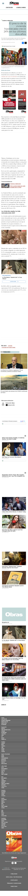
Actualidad (3, 791)
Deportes (3, 770)
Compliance (14, 880)
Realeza (2, 800)
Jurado (2, 827)
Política (3, 742)
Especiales (3, 795)
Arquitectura (4, 723)
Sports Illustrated (5, 754)
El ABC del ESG (3, 786)
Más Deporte (3, 760)
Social (2, 779)
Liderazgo (3, 792)
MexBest (3, 818)
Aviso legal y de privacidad (14, 877)
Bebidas (2, 820)
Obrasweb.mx (15, 863)
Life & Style (4, 766)
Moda (2, 803)
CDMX (2, 747)
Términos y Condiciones (14, 883)
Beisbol (2, 756)
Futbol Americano (4, 758)
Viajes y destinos (4, 822)
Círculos (3, 802)
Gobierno (3, 743)
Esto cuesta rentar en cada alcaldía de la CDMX (17, 186)
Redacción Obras (10, 403)
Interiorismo (3, 724)
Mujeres (2, 738)
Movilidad (3, 782)
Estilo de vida (3, 815)
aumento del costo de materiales (9, 76)
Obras (2, 717)
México (2, 744)
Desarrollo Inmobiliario (7, 20)
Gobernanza (3, 780)
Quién (2, 798)
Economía (3, 731)
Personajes (3, 823)
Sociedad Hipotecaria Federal (8, 347)
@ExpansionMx (11, 405)
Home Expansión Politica (5, 729)
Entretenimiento (4, 768)
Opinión (2, 750)
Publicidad (14, 873)
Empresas (3, 728)
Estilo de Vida (3, 826)
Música (2, 772)
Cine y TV (3, 771)
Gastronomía (3, 819)
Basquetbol (3, 759)
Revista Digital (4, 763)
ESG (2, 736)
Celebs (2, 814)
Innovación (3, 785)
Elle (2, 810)
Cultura (2, 807)
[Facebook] (23, 43)
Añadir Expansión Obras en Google (9, 46)
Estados (2, 748)
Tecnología (3, 733)
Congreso (3, 746)
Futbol (2, 755)
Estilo (2, 767)
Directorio (14, 886)
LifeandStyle (3, 739)
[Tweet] (26, 43)
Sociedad (3, 751)
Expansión (4, 727)
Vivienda (10, 345)
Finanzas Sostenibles (5, 783)
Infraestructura (4, 721)
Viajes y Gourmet (4, 774)
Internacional (4, 732)
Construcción (9, 7)
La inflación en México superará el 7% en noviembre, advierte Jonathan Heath (12, 370)
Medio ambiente (4, 778)
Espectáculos (4, 799)
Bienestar (3, 825)
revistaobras (13, 863)
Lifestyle (3, 762)
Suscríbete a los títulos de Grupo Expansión (14, 853)
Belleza (2, 805)
